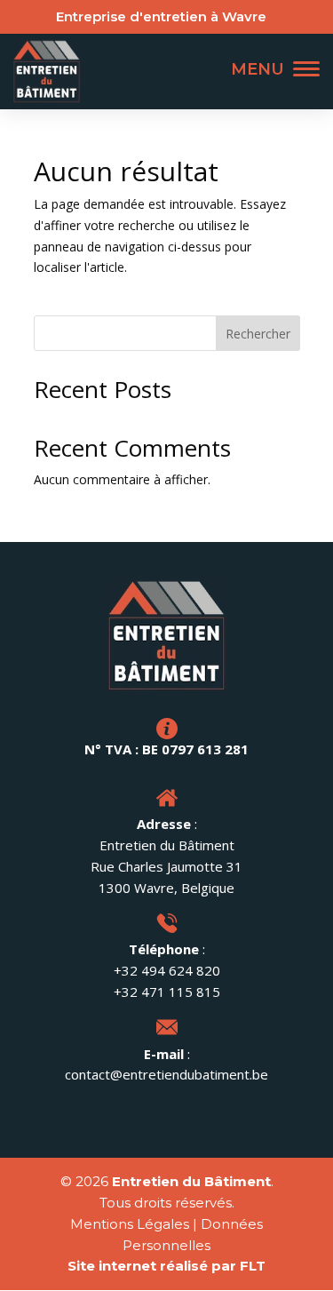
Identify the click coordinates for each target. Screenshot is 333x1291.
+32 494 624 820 (167, 970)
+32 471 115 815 (167, 991)
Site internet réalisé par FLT (166, 1265)
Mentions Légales (129, 1223)
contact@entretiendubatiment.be (166, 1074)
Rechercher (258, 333)
